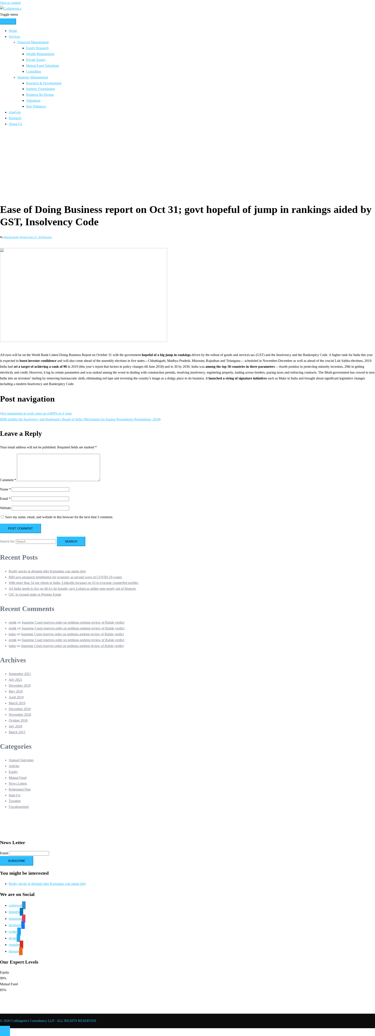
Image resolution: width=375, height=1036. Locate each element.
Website (5, 508)
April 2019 (16, 697)
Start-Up (14, 795)
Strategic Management (32, 77)
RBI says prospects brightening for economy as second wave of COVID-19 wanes (65, 577)
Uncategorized (19, 807)
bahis (12, 634)
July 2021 (15, 679)
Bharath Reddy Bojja (14, 237)
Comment (8, 480)
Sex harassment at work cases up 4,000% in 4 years (36, 413)
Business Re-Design (40, 94)
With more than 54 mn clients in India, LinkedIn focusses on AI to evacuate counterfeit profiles (73, 583)
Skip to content (10, 3)
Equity (13, 772)
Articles (14, 766)
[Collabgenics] (10, 8)
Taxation (47, 237)
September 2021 (20, 674)
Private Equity (36, 60)
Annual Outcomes (21, 760)
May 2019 (16, 691)
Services (14, 36)
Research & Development (43, 83)
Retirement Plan (20, 789)
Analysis (15, 112)
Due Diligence (36, 106)
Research (15, 118)
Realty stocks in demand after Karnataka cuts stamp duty (47, 571)
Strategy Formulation (40, 89)
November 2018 (20, 714)
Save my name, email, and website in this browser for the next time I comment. (59, 517)
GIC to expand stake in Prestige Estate (35, 594)
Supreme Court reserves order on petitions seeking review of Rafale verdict (73, 622)
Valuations (33, 100)
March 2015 (17, 732)
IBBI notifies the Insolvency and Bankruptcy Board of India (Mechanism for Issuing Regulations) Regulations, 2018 (80, 419)
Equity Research (37, 48)
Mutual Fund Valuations (42, 65)
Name (5, 489)
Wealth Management (40, 54)
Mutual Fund (17, 777)
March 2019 (17, 703)
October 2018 (18, 720)
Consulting (33, 71)
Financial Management (33, 42)
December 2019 (20, 685)
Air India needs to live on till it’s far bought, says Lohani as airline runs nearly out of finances (72, 588)
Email (5, 498)
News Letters (18, 783)
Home (13, 31)
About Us (15, 124)
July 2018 (15, 726)
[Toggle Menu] (8, 21)
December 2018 (20, 709)
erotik (12, 622)
